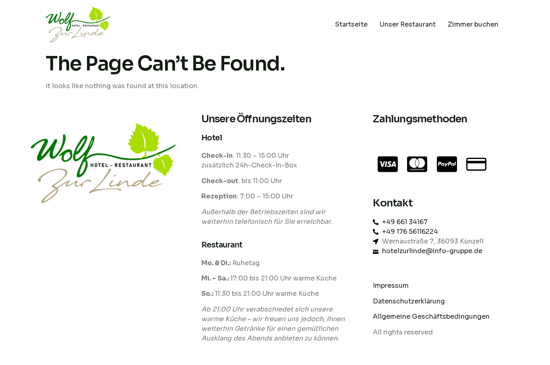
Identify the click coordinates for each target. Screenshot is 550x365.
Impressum (391, 285)
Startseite (351, 24)
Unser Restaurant (408, 24)
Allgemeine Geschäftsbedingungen (431, 316)
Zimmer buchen (473, 24)
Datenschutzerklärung (410, 301)
